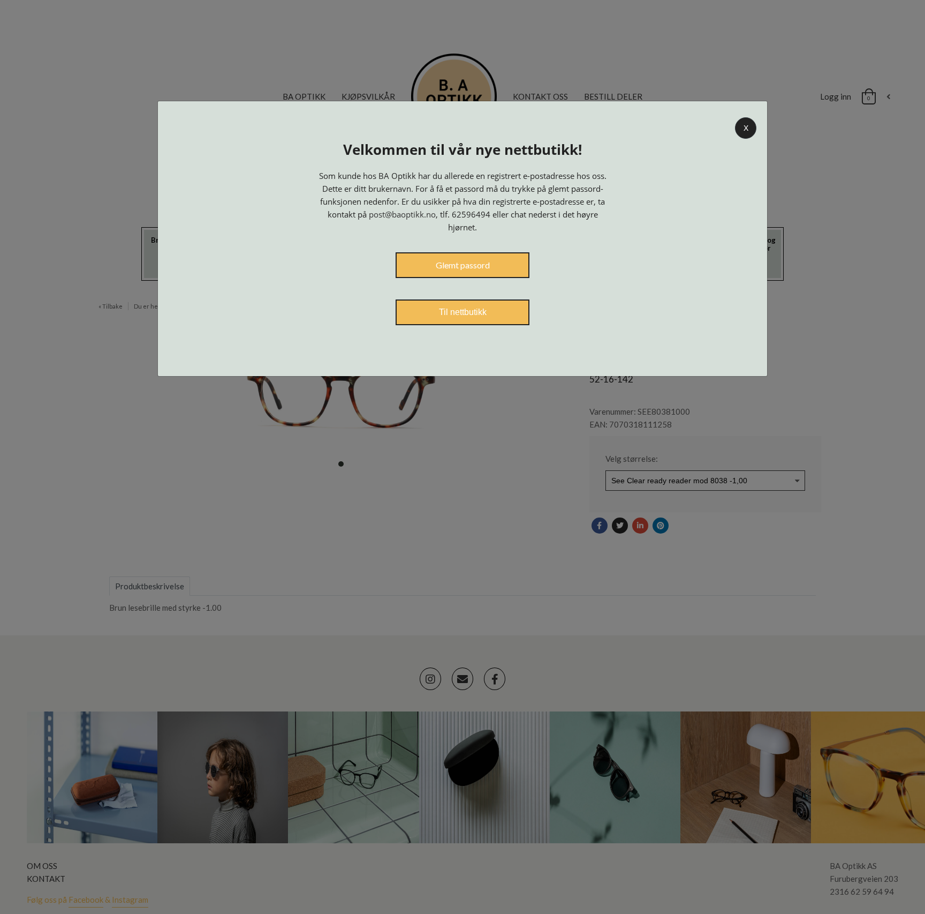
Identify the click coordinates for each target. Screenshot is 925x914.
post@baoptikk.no (402, 214)
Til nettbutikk (463, 312)
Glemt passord (463, 265)
